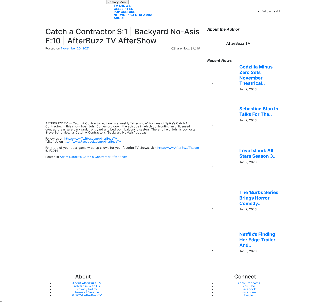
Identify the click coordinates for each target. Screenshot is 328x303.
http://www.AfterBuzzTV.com (178, 148)
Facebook (249, 289)
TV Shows (122, 6)
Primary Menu (117, 2)
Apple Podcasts (248, 283)
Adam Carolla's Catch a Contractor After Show (94, 157)
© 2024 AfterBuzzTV (87, 295)
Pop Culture (124, 12)
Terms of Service (87, 292)
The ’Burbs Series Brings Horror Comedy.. (258, 198)
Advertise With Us (87, 286)
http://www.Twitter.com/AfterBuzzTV (90, 138)
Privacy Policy (87, 289)
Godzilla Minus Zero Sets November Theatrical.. (256, 75)
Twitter (249, 295)
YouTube (249, 286)
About (119, 18)
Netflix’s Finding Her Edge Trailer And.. (257, 239)
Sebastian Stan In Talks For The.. (258, 111)
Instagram (249, 292)
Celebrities (123, 9)
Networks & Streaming (134, 15)
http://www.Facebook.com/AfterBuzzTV (92, 141)
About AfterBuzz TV (86, 283)
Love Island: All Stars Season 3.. (257, 153)
